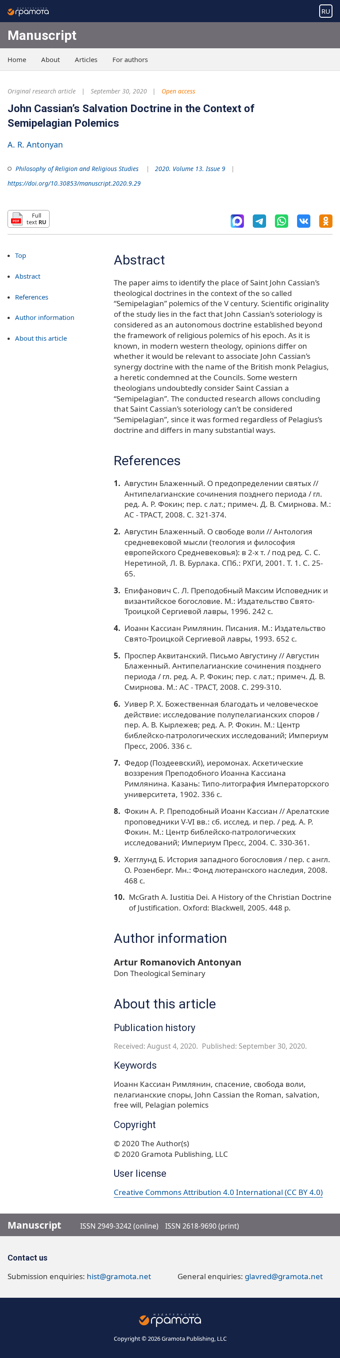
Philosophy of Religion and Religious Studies (77, 168)
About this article (41, 338)
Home (17, 59)
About (50, 59)
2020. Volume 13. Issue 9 (190, 168)
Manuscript (42, 35)
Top (20, 255)
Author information (44, 317)
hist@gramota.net (119, 1276)
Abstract (27, 276)
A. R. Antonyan (35, 144)
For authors (130, 59)
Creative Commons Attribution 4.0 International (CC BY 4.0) (218, 1192)
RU (325, 11)
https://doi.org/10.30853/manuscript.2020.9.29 (74, 183)
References (31, 296)
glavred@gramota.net (284, 1276)
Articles (86, 59)
